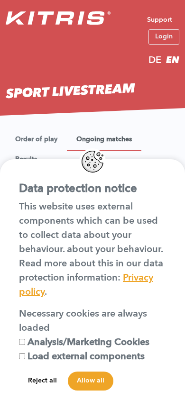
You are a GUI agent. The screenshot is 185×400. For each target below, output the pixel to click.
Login (164, 36)
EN (172, 60)
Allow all (90, 380)
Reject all (42, 380)
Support (159, 20)
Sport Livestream (70, 91)
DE (154, 60)
